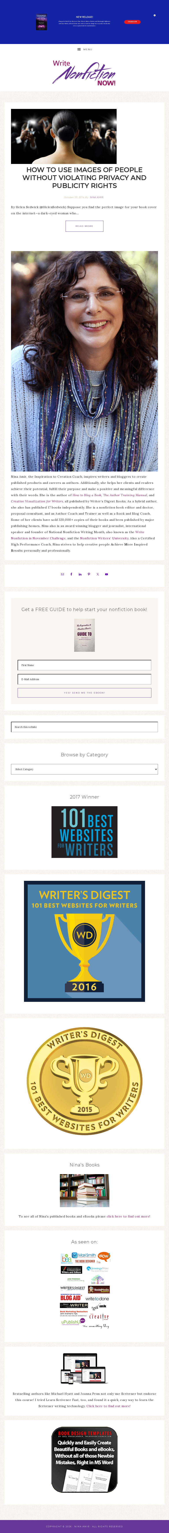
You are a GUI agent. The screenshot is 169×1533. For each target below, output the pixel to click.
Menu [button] (87, 49)
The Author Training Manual (125, 495)
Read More (84, 226)
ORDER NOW (132, 22)
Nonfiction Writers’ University (104, 538)
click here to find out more (128, 1216)
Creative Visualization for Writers (37, 501)
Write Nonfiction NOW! (84, 73)
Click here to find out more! (108, 1406)
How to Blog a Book (87, 495)
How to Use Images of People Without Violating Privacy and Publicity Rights (84, 178)
